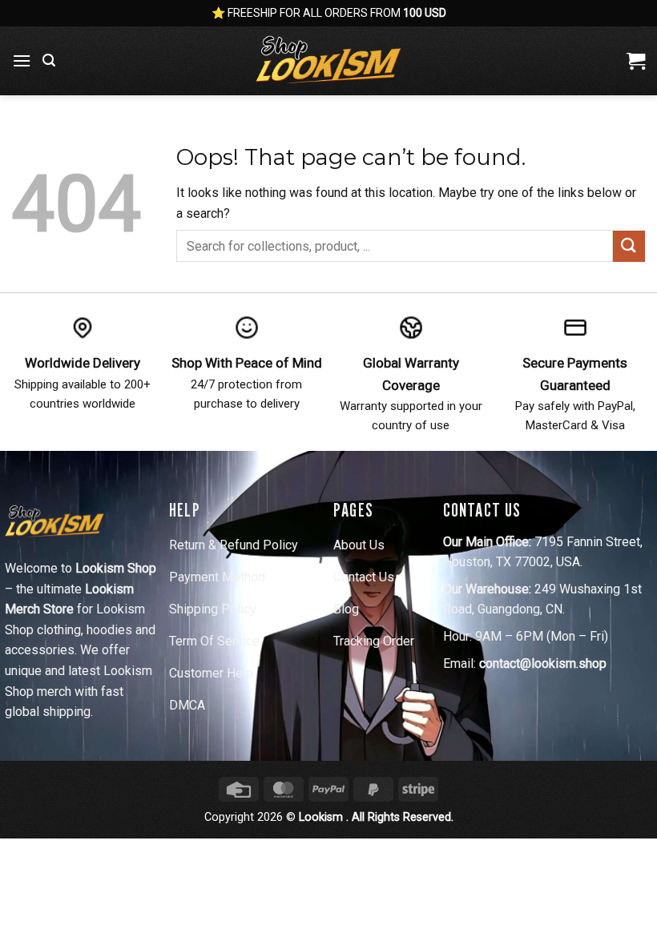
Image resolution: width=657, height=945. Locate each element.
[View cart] (636, 61)
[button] (21, 60)
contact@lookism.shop (543, 663)
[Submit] (629, 246)
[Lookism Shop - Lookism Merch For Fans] (328, 60)
